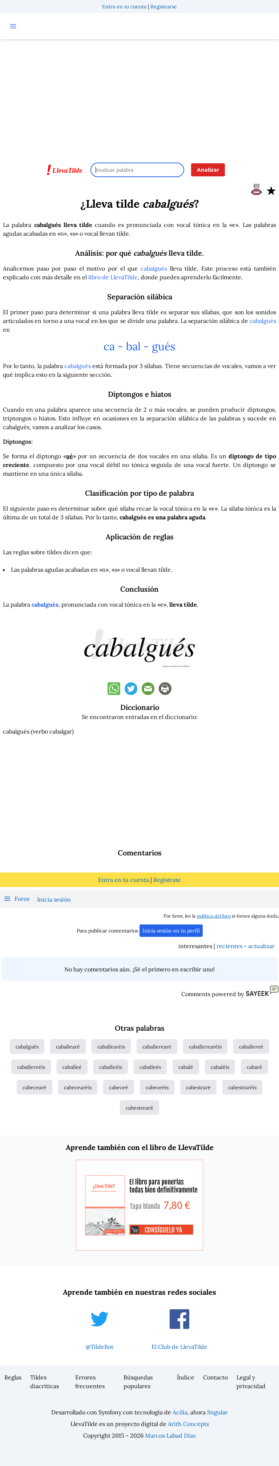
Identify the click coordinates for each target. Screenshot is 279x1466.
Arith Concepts (188, 1423)
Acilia (180, 1412)
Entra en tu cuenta (124, 6)
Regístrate (167, 879)
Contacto (215, 1377)
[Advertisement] (139, 97)
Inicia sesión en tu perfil (171, 930)
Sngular (217, 1412)
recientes (229, 946)
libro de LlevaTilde (113, 277)
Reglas (12, 1377)
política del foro (214, 916)
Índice (185, 1377)
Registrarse (163, 6)
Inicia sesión (54, 899)
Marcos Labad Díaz (170, 1435)
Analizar (208, 170)
